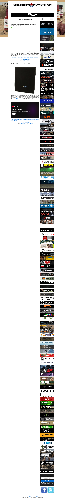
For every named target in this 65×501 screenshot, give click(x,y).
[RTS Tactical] (47, 308)
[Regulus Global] (47, 352)
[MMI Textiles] (47, 340)
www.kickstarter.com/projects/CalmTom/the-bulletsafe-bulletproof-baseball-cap (24, 57)
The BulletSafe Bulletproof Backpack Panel (21, 63)
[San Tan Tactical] (47, 400)
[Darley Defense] (47, 388)
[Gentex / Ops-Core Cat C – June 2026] (47, 183)
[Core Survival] (47, 215)
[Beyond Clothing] (47, 412)
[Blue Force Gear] (47, 34)
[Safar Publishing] (47, 58)
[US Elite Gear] (47, 195)
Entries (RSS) (29, 496)
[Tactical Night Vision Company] (47, 404)
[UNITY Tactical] (47, 66)
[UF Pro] (47, 416)
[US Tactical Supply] (47, 336)
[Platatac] (47, 50)
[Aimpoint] (47, 211)
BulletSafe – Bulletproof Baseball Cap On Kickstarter (23, 24)
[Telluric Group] (47, 320)
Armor (24, 60)
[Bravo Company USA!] (47, 175)
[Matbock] (47, 420)
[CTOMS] (47, 288)
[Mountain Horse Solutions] (47, 344)
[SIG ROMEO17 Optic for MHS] (47, 328)
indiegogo (28, 122)
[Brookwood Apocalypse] (47, 207)
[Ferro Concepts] (47, 444)
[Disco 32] (47, 284)
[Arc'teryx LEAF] (47, 151)
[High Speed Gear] (47, 70)
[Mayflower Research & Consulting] (47, 432)
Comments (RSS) (35, 496)
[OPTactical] (47, 167)
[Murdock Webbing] (47, 203)
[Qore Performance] (47, 316)
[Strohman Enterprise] (47, 199)
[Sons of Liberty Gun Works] (47, 155)
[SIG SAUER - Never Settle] (32, 16)
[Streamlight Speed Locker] (47, 78)
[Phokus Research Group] (47, 304)
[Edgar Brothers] (47, 424)
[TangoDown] (47, 456)
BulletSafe (24, 59)
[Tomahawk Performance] (47, 460)
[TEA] (47, 332)
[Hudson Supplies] (47, 368)
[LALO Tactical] (47, 392)
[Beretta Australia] (47, 74)
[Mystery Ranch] (47, 46)
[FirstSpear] (47, 62)
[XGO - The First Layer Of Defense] (47, 191)
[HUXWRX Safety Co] (47, 312)
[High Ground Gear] (47, 372)
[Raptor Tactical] (47, 219)
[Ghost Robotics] (47, 324)
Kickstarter (28, 59)
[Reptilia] (47, 54)
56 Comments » (28, 60)
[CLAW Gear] (47, 147)
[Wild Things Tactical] (47, 163)
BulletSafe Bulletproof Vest (17, 98)
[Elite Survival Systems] (47, 384)
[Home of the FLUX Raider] (47, 356)
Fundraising (25, 123)
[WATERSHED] (47, 159)
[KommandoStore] (47, 428)
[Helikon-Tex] (47, 380)
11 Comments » (30, 123)
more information (44, 484)
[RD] (47, 360)
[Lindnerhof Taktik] (47, 292)
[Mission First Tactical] (47, 436)
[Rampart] (47, 452)
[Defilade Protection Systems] (47, 376)
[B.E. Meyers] (47, 171)
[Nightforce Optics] (47, 296)
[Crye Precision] (47, 187)
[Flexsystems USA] (47, 179)
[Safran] (47, 364)
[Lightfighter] (47, 408)
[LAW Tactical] (47, 440)
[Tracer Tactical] (47, 300)
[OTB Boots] (47, 348)
